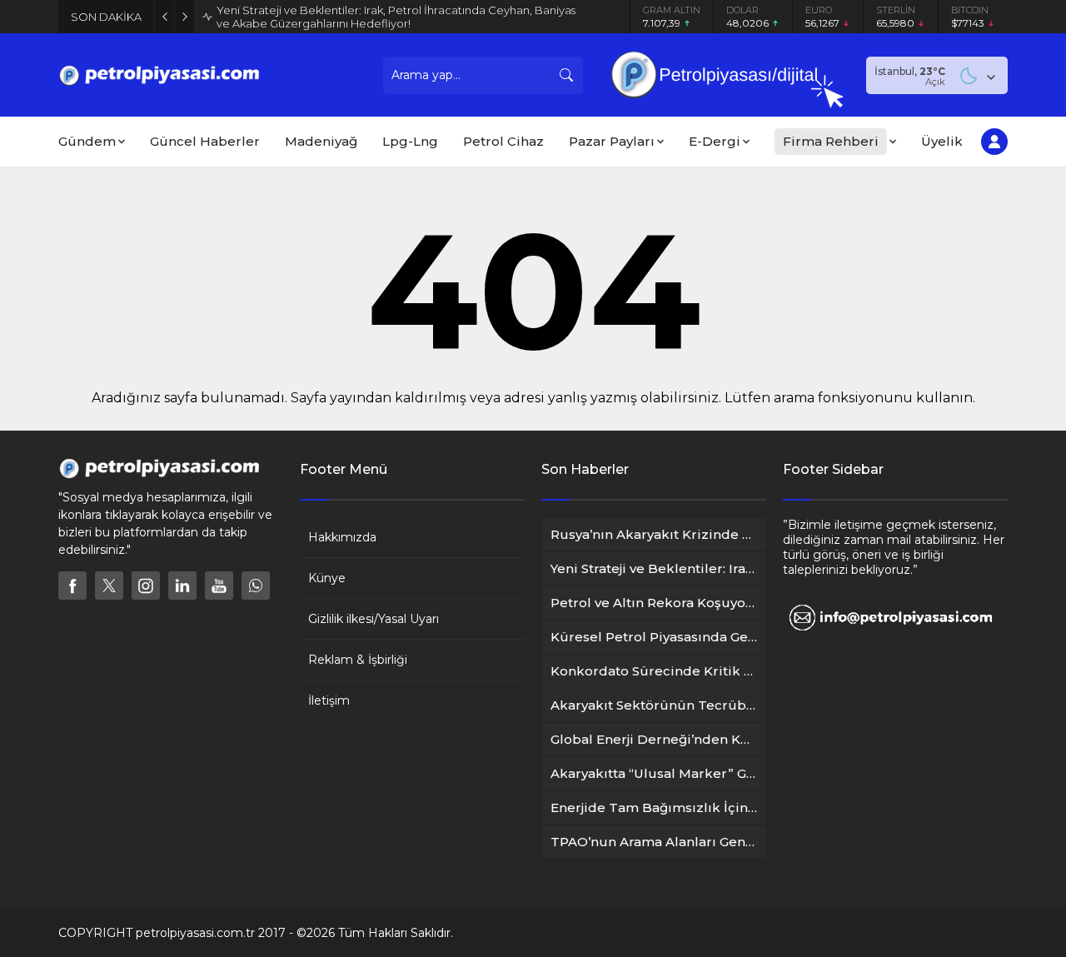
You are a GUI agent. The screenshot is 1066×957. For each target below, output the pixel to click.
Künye (327, 578)
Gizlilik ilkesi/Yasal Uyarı (373, 618)
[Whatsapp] (256, 585)
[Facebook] (72, 585)
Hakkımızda (342, 537)
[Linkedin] (182, 585)
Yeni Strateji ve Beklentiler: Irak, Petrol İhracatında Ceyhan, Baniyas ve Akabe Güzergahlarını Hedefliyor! (396, 16)
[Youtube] (219, 585)
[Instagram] (146, 585)
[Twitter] (109, 585)
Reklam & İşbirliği (357, 659)
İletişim (329, 700)
